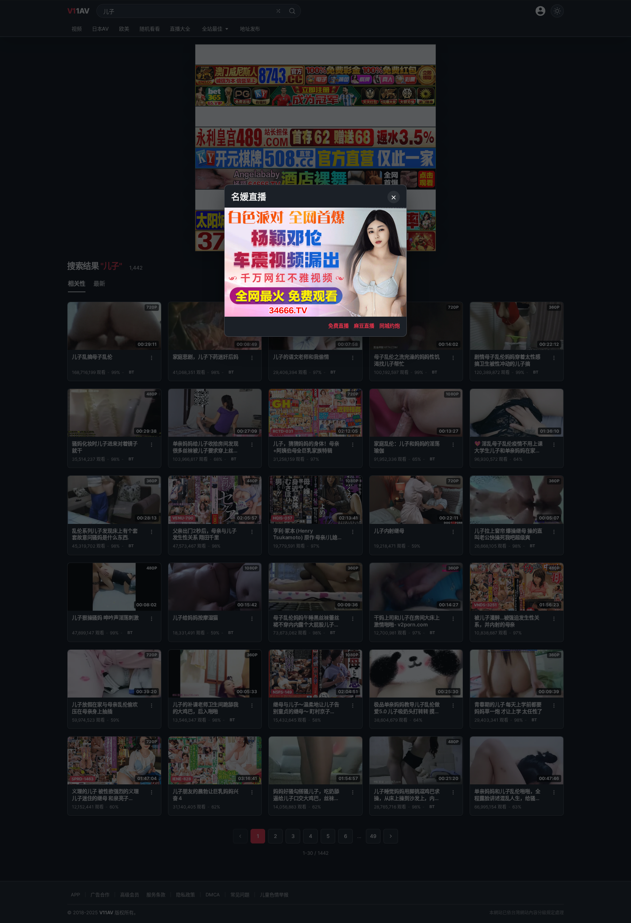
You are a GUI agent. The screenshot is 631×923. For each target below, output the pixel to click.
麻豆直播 (364, 326)
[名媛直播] (315, 461)
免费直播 (338, 326)
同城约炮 (389, 326)
